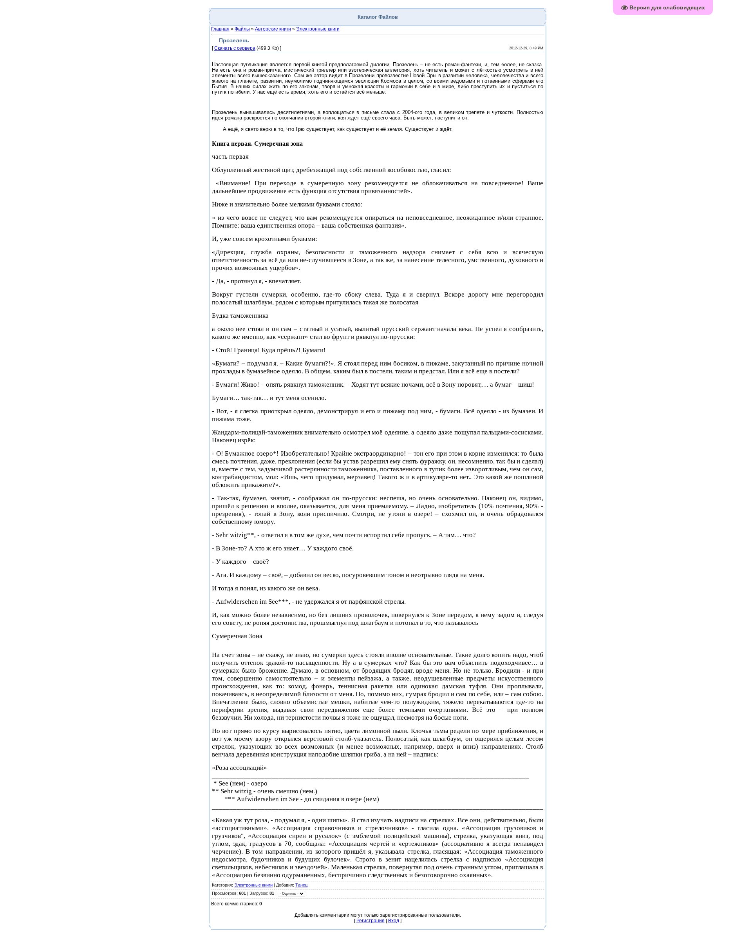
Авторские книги (273, 29)
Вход (393, 920)
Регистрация (370, 920)
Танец (301, 885)
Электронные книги (318, 29)
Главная (220, 29)
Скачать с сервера (234, 48)
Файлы (242, 29)
